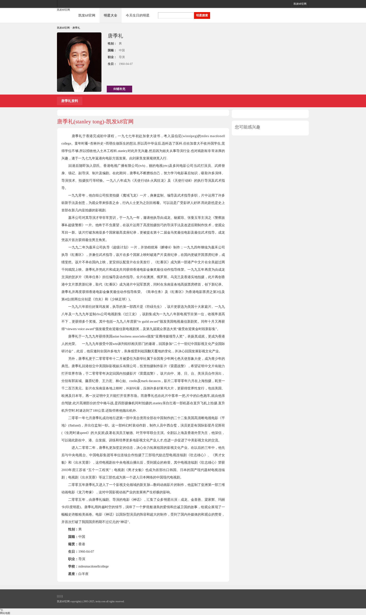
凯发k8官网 (300, 3)
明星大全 (110, 15)
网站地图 (5, 613)
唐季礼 (76, 27)
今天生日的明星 (138, 15)
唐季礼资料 (69, 101)
